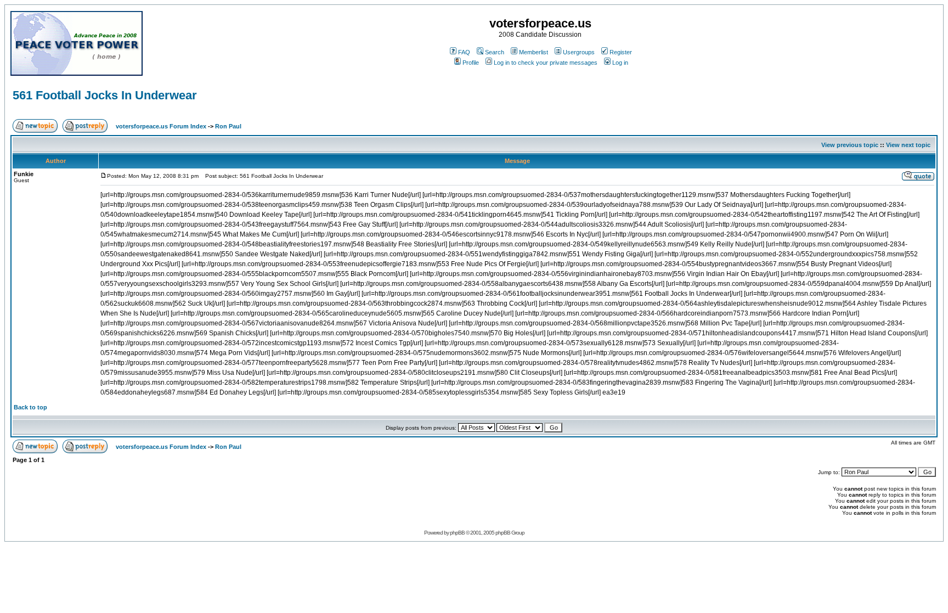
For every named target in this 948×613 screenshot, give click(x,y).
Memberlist (533, 52)
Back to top (30, 407)
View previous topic (849, 145)
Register (621, 52)
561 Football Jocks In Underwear (105, 95)
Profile (470, 62)
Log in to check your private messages (545, 62)
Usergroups (579, 52)
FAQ (464, 52)
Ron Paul (228, 126)
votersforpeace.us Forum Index (161, 126)
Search (494, 52)
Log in (620, 62)
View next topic (908, 145)
